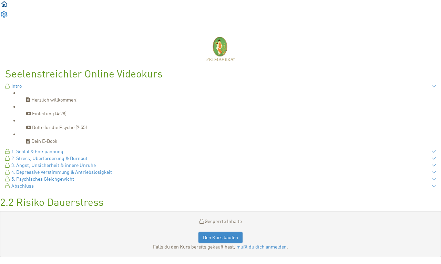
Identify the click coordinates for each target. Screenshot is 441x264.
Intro (16, 86)
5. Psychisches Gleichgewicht (42, 179)
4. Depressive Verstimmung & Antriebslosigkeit (61, 172)
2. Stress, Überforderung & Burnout (49, 158)
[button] (4, 6)
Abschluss (22, 186)
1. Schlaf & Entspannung (37, 151)
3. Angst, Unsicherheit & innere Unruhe (53, 165)
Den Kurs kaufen (220, 237)
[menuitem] (4, 16)
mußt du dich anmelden (261, 247)
